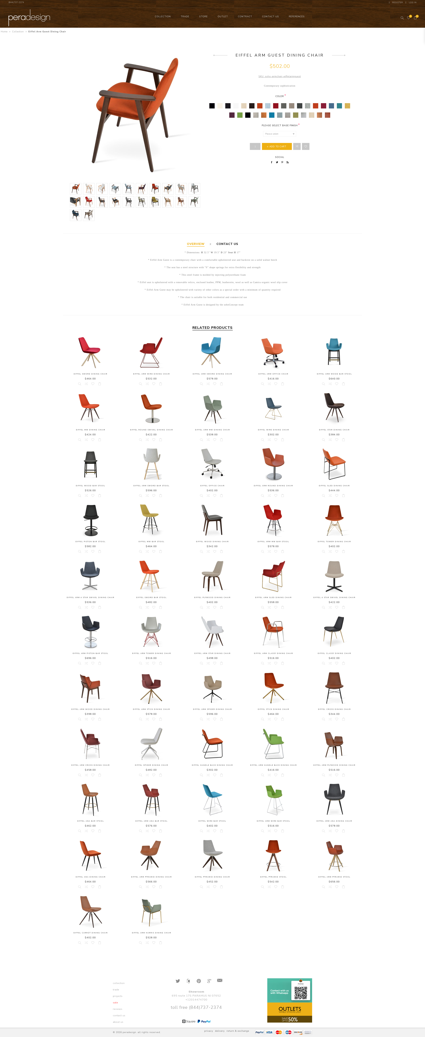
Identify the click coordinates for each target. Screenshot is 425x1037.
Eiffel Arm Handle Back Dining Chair (273, 765)
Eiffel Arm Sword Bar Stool (151, 486)
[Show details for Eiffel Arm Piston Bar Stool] (90, 632)
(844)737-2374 (16, 2)
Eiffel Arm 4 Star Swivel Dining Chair (90, 597)
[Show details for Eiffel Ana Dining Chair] (90, 855)
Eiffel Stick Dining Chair (273, 709)
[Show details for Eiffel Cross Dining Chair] (334, 688)
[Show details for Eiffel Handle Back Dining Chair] (212, 744)
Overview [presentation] (196, 244)
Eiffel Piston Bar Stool (91, 541)
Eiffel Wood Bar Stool (90, 486)
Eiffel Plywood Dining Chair (212, 597)
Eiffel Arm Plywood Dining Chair (334, 765)
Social (279, 157)
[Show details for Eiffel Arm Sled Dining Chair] (273, 576)
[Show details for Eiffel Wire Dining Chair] (273, 408)
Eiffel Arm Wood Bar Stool (334, 374)
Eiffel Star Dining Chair (334, 430)
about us (118, 1022)
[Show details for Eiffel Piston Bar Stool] (90, 520)
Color (279, 96)
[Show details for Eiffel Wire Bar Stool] (212, 799)
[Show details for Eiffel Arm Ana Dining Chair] (334, 799)
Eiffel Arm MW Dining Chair (212, 430)
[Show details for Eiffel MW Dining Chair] (90, 408)
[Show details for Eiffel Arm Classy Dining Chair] (273, 632)
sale (115, 1002)
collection (119, 983)
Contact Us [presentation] (227, 244)
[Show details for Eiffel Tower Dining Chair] (334, 520)
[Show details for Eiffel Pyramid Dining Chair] (212, 855)
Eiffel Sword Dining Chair (90, 374)
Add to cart (99, 383)
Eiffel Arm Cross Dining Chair (90, 765)
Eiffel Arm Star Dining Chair (212, 653)
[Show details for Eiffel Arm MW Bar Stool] (273, 520)
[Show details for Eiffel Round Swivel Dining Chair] (151, 408)
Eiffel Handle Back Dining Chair (212, 765)
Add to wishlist (305, 146)
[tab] (196, 244)
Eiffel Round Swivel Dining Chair (151, 430)
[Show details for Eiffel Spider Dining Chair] (151, 744)
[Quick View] (79, 383)
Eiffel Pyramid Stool (273, 877)
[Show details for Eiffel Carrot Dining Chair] (90, 911)
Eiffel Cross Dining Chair (334, 709)
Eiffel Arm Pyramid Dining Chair (151, 877)
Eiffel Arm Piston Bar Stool (90, 653)
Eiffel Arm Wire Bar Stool (273, 821)
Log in (413, 2)
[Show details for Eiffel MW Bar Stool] (151, 520)
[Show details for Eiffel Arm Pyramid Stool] (334, 855)
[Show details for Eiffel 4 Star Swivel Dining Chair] (334, 576)
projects (118, 996)
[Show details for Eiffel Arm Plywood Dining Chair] (334, 744)
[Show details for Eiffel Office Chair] (212, 464)
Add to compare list (297, 146)
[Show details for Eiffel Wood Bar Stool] (90, 464)
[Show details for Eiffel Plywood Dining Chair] (212, 576)
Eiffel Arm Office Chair (273, 374)
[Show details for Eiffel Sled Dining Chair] (334, 464)
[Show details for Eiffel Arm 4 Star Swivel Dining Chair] (90, 576)
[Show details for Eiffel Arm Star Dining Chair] (212, 632)
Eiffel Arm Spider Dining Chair (212, 709)
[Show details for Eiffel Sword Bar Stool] (151, 576)
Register (397, 2)
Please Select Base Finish (280, 125)
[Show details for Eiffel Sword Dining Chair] (90, 352)
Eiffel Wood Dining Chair (212, 541)
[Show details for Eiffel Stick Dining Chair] (273, 688)
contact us (119, 1015)
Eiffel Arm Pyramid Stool (334, 877)
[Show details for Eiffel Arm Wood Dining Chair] (90, 688)
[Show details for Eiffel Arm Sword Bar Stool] (151, 464)
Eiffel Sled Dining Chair (334, 486)
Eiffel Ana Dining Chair (91, 877)
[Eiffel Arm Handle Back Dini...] (339, 55)
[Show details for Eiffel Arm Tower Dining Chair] (151, 632)
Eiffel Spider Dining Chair (151, 765)
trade (116, 989)
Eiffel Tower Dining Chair (334, 541)
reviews (117, 1009)
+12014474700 (196, 1000)
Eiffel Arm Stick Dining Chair (151, 709)
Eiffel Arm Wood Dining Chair (90, 709)
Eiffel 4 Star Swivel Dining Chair (334, 597)
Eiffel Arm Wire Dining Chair (151, 374)
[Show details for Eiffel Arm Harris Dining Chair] (151, 911)
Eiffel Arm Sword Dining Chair (212, 374)
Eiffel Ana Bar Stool (90, 821)
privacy (208, 1031)
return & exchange (238, 1031)
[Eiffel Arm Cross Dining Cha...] (220, 55)
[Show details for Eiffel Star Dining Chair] (334, 408)
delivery (220, 1031)
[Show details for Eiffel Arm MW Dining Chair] (212, 408)
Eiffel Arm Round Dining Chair (273, 486)
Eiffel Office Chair (212, 486)
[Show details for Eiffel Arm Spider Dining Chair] (212, 688)
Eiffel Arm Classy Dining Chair (273, 653)
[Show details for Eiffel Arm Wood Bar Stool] (334, 352)
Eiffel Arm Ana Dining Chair (334, 821)
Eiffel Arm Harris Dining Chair (151, 933)
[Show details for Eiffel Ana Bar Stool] (90, 799)
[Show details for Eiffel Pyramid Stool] (273, 855)
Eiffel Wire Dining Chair (273, 430)
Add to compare (86, 383)
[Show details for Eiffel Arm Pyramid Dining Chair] (151, 855)
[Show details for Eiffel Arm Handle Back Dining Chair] (273, 744)
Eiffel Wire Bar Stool (212, 821)
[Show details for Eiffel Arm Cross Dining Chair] (90, 744)
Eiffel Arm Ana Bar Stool (151, 821)
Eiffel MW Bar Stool (152, 541)
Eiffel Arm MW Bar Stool (273, 541)
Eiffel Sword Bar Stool (151, 597)
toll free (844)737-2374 (196, 1007)
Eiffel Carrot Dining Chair (91, 933)
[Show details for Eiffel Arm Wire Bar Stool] (273, 799)
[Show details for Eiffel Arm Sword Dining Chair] (212, 352)
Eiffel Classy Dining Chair (334, 653)
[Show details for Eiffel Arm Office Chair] (273, 352)
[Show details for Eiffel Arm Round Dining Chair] (273, 464)
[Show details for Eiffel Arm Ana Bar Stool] (151, 799)
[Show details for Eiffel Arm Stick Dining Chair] (151, 688)
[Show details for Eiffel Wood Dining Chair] (212, 520)
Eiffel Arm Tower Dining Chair (151, 653)
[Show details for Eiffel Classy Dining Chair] (334, 632)
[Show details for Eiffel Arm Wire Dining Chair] (151, 352)
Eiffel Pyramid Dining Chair (212, 877)
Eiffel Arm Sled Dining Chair (273, 597)
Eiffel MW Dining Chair (90, 430)
